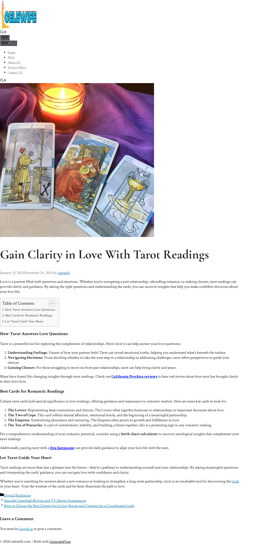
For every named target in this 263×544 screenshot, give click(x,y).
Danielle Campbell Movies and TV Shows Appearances (45, 500)
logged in (26, 528)
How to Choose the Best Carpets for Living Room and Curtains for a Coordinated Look (69, 505)
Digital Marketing (17, 495)
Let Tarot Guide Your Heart (24, 321)
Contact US (15, 72)
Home (11, 52)
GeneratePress (60, 541)
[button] (3, 33)
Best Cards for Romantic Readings (28, 315)
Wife (11, 57)
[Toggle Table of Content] (50, 303)
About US (14, 62)
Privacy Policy (17, 67)
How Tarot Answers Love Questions (30, 309)
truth (235, 481)
